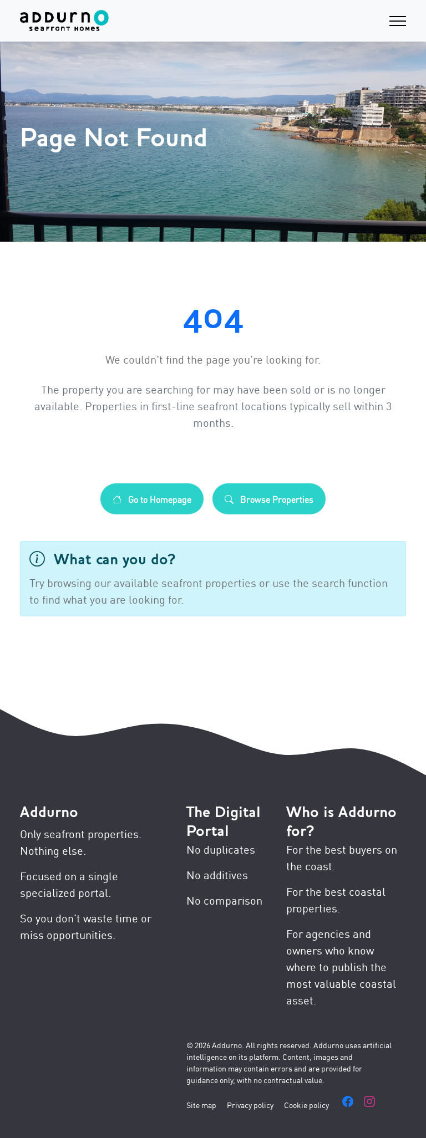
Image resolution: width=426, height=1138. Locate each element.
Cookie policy (306, 1104)
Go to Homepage (158, 499)
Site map (201, 1104)
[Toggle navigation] (397, 20)
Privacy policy (250, 1104)
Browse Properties (275, 499)
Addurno (49, 812)
